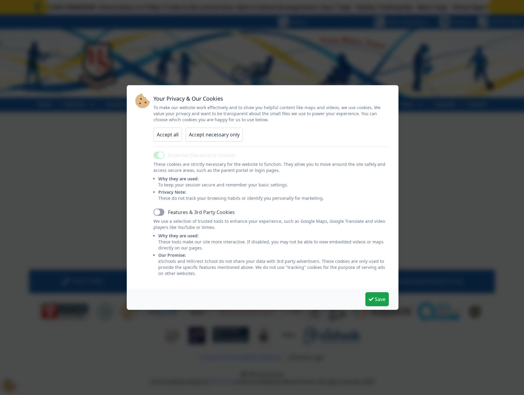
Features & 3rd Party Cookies (201, 212)
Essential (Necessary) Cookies (202, 155)
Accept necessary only (214, 134)
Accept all (168, 134)
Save (379, 299)
